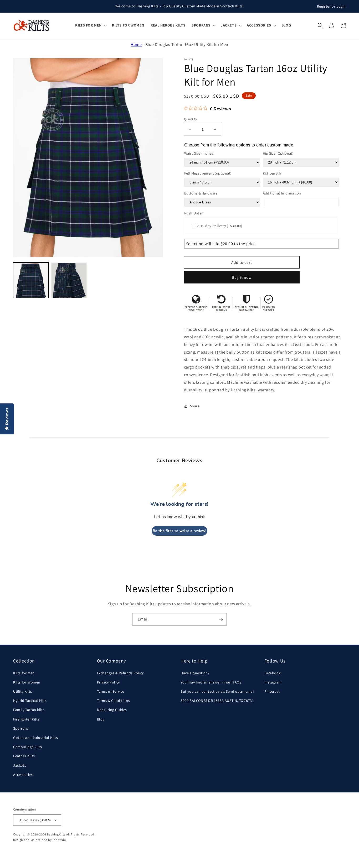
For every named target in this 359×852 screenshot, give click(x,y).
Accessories (23, 774)
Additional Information (282, 193)
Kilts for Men (24, 673)
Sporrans (21, 728)
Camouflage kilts (27, 746)
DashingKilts (56, 834)
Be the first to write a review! (179, 530)
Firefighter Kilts (26, 719)
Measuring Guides (112, 709)
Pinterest (272, 691)
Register (324, 6)
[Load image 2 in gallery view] (69, 280)
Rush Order (193, 213)
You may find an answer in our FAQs (211, 682)
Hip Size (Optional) (278, 153)
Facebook (272, 673)
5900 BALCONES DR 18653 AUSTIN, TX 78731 (217, 700)
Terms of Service (111, 691)
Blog (101, 719)
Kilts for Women (26, 682)
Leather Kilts (24, 756)
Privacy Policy (108, 682)
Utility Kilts (22, 691)
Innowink (60, 840)
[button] (90, 25)
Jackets (19, 765)
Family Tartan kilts (28, 709)
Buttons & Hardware (201, 193)
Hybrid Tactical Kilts (30, 700)
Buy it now (242, 277)
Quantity (190, 119)
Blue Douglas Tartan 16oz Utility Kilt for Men (186, 44)
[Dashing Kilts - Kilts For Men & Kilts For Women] (31, 25)
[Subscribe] (221, 619)
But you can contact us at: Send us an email (218, 691)
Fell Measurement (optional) (208, 173)
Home (136, 44)
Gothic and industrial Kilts (35, 737)
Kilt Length (272, 173)
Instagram (273, 682)
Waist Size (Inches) (199, 153)
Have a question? (195, 673)
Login (341, 6)
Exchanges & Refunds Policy (120, 673)
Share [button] (195, 406)
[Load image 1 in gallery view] (31, 280)
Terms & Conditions (113, 700)
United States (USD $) (35, 820)
